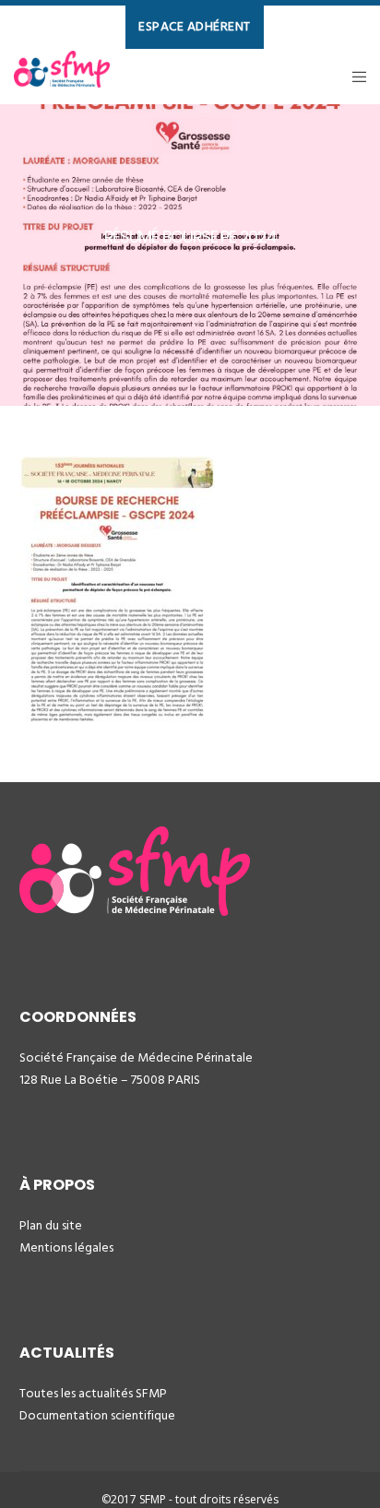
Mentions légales (66, 1247)
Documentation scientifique (97, 1415)
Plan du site (50, 1225)
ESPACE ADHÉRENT (194, 26)
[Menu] (353, 76)
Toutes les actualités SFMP (93, 1393)
